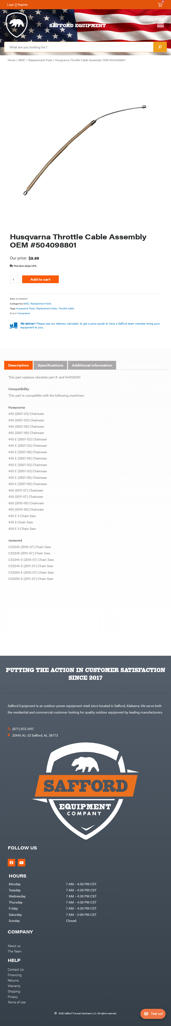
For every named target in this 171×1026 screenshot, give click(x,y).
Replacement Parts (40, 60)
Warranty (14, 985)
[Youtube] (21, 862)
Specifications (50, 365)
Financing (15, 974)
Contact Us (16, 969)
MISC (21, 60)
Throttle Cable (66, 308)
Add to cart (40, 279)
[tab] (18, 365)
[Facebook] (11, 862)
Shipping (14, 991)
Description (18, 365)
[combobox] (78, 47)
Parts (32, 308)
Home (11, 60)
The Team (14, 951)
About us (14, 945)
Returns (13, 980)
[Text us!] (153, 1015)
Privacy (13, 996)
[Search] (160, 47)
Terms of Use (17, 1001)
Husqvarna (22, 308)
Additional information (92, 365)
